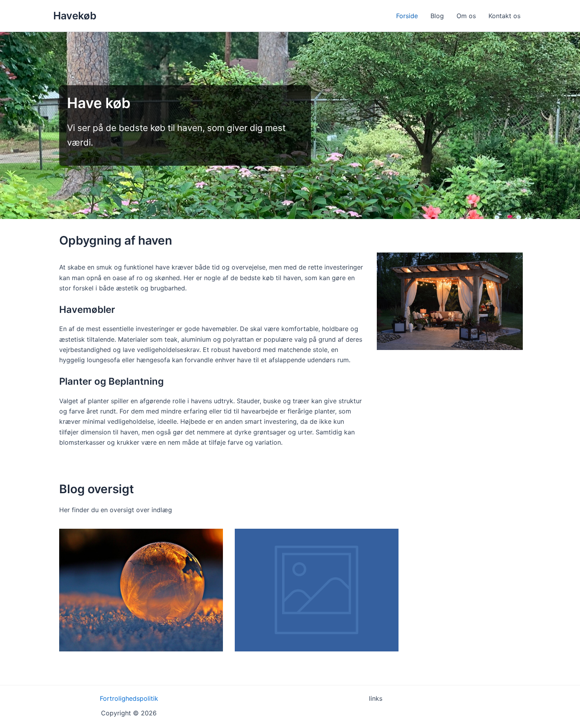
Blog (437, 16)
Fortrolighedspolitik (129, 698)
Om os (466, 16)
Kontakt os (504, 16)
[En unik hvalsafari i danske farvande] (141, 590)
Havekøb (74, 15)
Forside (407, 16)
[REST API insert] (317, 590)
